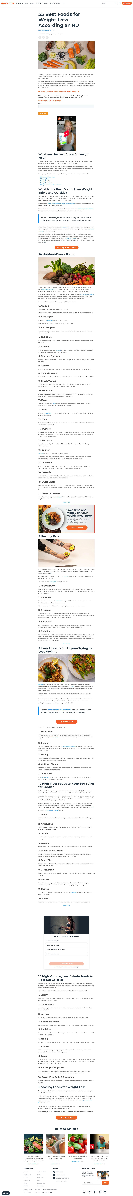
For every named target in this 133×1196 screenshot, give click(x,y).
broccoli (58, 350)
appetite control (71, 238)
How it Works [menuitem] (27, 1180)
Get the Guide (66, 1117)
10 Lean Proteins (45, 181)
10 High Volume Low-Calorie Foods (50, 185)
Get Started (127, 3)
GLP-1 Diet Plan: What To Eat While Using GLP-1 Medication (55, 1159)
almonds (59, 601)
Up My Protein (66, 722)
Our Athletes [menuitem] (40, 1186)
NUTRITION (41, 30)
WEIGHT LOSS (47, 30)
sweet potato (57, 497)
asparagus (50, 320)
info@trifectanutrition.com (62, 1178)
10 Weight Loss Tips (66, 247)
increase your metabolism (85, 208)
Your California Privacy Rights (41, 1189)
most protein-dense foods (59, 710)
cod (57, 737)
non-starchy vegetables (87, 294)
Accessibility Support (61, 1181)
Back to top (66, 643)
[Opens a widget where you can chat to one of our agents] (6, 1193)
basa (52, 737)
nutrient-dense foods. (48, 289)
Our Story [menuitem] (26, 1171)
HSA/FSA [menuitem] (26, 1186)
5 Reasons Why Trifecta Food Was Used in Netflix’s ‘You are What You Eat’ (99, 1159)
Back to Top (66, 502)
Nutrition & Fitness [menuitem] (41, 1171)
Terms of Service (46, 1192)
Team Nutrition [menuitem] (41, 1183)
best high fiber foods (52, 810)
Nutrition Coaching (55, 3)
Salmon (40, 453)
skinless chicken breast (69, 746)
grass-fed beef (46, 777)
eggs (54, 403)
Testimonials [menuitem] (40, 1177)
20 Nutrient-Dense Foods (47, 177)
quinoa (74, 892)
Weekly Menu (19, 3)
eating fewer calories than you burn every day (61, 203)
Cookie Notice (32, 1189)
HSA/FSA (38, 3)
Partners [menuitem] (26, 1177)
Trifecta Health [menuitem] (27, 1174)
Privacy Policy (26, 1189)
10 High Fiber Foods (46, 183)
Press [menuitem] (38, 1180)
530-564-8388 (59, 1171)
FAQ (63, 3)
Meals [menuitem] (38, 1174)
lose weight (65, 227)
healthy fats (52, 581)
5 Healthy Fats (44, 179)
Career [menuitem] (25, 1183)
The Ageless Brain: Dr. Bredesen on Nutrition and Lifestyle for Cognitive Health (33, 1159)
